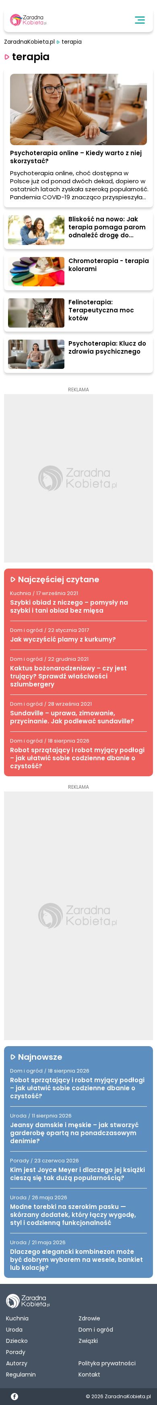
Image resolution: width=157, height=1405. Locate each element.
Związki (88, 1341)
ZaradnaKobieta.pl (29, 42)
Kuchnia (17, 1318)
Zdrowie (89, 1318)
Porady (15, 1352)
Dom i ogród (95, 1330)
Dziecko (17, 1341)
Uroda (14, 1330)
